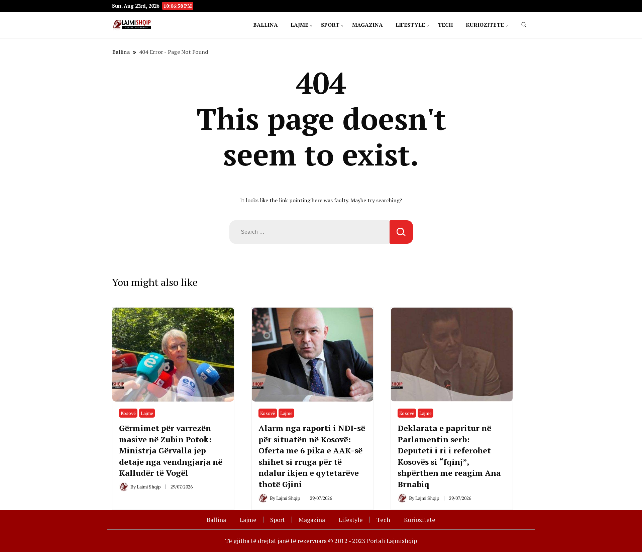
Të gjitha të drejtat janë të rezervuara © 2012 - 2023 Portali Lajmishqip (321, 541)
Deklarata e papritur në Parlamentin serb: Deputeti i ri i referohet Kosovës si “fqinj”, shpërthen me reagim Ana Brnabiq (449, 456)
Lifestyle (410, 24)
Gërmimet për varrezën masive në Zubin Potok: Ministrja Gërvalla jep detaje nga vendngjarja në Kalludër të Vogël (170, 450)
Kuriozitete (485, 24)
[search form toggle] (524, 25)
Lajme (299, 24)
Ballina (265, 24)
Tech (445, 24)
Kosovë (128, 413)
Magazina (367, 24)
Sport (330, 24)
